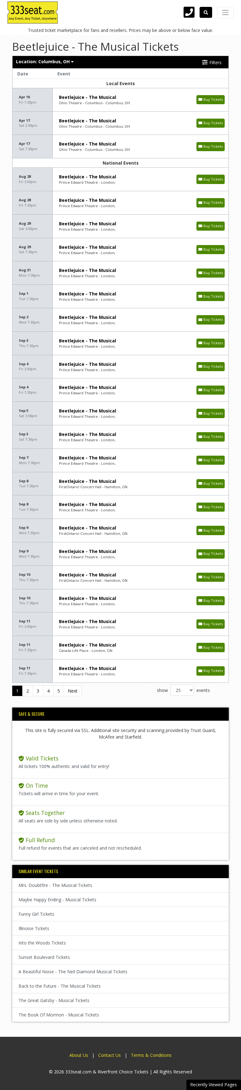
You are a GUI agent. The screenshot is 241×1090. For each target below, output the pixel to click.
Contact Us (109, 1055)
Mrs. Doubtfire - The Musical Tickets (55, 885)
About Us (78, 1055)
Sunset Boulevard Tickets (44, 957)
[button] (206, 12)
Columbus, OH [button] (43, 61)
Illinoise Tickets (34, 928)
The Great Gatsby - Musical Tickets (54, 1000)
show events (183, 690)
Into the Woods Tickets (42, 943)
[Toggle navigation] (225, 12)
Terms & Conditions (151, 1055)
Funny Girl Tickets (36, 914)
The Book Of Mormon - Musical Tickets (59, 1015)
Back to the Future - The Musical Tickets (60, 986)
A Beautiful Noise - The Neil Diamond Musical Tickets (73, 972)
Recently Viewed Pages (213, 1084)
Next (73, 691)
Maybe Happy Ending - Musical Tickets (57, 900)
